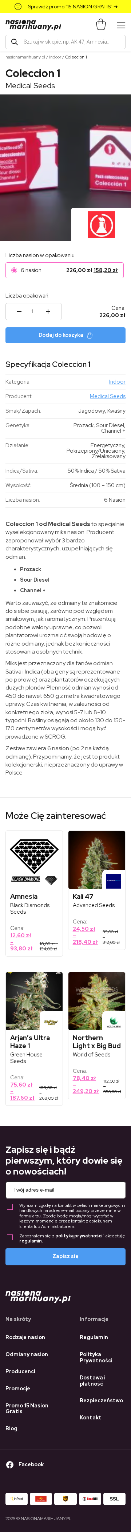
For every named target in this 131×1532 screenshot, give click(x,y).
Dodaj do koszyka (61, 335)
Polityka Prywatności (96, 1357)
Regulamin (94, 1337)
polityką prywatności (78, 1236)
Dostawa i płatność (93, 1380)
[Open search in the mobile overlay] (65, 42)
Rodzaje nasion (25, 1337)
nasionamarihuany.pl (25, 57)
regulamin (30, 1241)
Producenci (20, 1371)
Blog (11, 1428)
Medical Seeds (30, 85)
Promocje (17, 1388)
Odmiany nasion (26, 1354)
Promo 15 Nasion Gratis (26, 1408)
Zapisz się (65, 1256)
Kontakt (91, 1417)
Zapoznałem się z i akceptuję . (72, 1238)
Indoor (55, 57)
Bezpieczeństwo (101, 1400)
